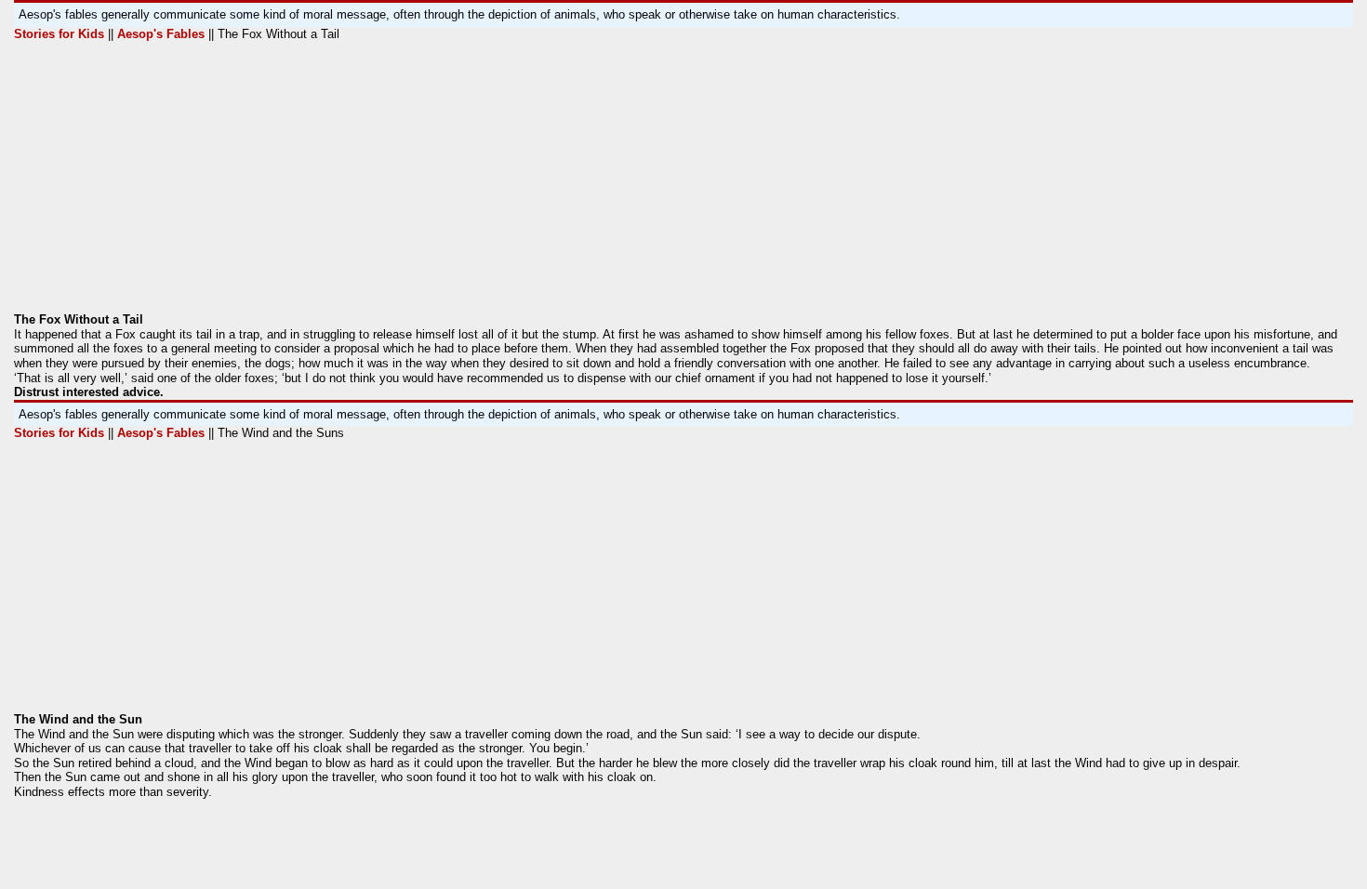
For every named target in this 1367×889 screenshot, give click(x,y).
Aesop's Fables (159, 34)
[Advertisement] (572, 182)
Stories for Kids (61, 34)
